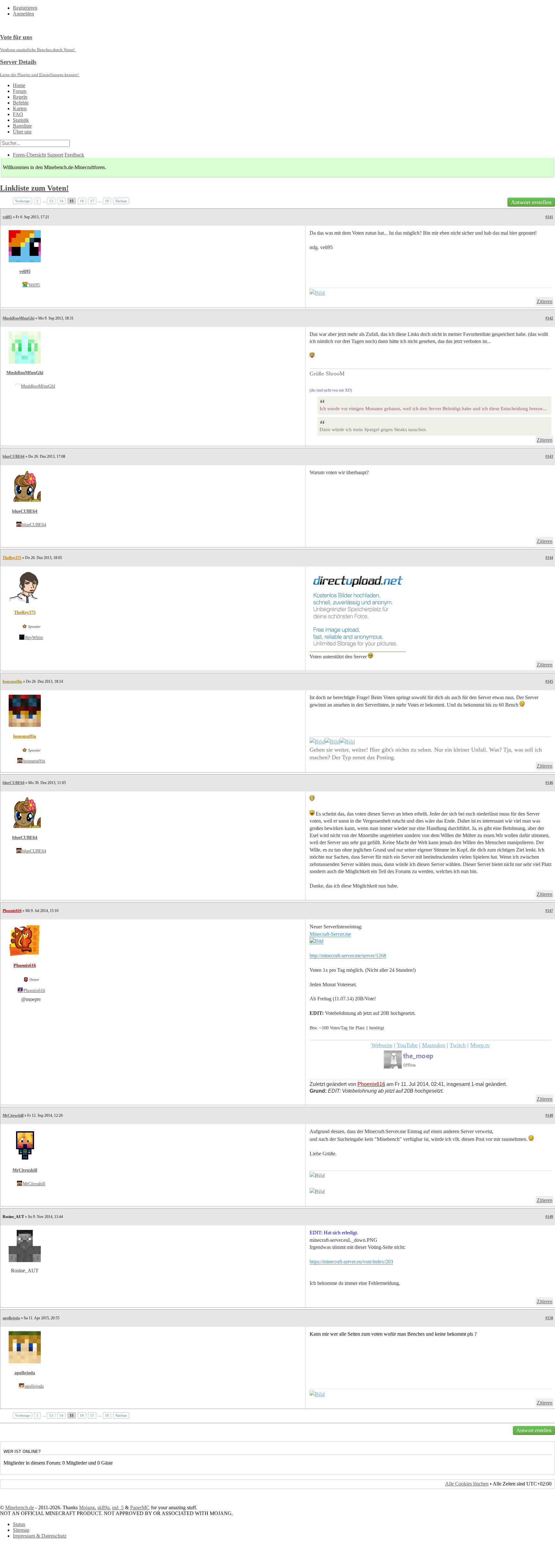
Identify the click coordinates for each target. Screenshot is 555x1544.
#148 (549, 1115)
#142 (549, 318)
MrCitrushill (13, 1115)
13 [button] (51, 201)
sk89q (103, 1507)
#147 (549, 910)
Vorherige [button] (22, 201)
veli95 (7, 217)
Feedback (74, 155)
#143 (549, 456)
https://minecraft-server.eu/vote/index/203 (351, 1261)
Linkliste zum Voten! (34, 188)
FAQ (18, 114)
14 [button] (61, 201)
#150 (549, 1318)
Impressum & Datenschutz (39, 1536)
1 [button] (37, 201)
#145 (549, 681)
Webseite (381, 1045)
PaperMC (140, 1507)
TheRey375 (12, 557)
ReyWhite (34, 637)
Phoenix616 (12, 910)
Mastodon (433, 1045)
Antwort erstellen (531, 202)
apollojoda (11, 1318)
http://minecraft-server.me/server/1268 (348, 955)
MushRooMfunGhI (38, 386)
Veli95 (34, 285)
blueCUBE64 (13, 456)
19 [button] (107, 201)
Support (55, 155)
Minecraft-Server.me (330, 934)
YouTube (407, 1045)
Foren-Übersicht (29, 155)
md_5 (118, 1507)
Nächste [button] (121, 201)
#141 (549, 217)
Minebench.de (19, 1507)
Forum (19, 91)
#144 (549, 557)
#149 (549, 1216)
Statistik (21, 120)
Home (19, 85)
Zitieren (544, 301)
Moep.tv (480, 1045)
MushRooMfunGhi (18, 318)
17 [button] (92, 201)
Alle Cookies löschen (467, 1483)
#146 (549, 783)
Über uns (22, 131)
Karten (20, 108)
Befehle (21, 102)
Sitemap (21, 1530)
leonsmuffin (12, 681)
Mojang (87, 1507)
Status (19, 1524)
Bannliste (22, 126)
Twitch (458, 1045)
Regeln (20, 97)
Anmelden (23, 13)
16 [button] (82, 201)
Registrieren (25, 8)
